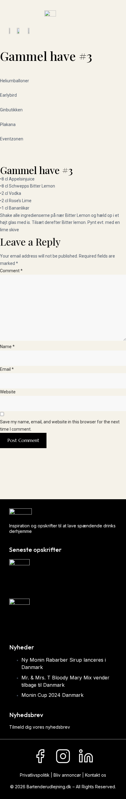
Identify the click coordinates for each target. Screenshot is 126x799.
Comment (11, 270)
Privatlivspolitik (35, 775)
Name (7, 346)
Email (7, 369)
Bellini (16, 624)
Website (8, 391)
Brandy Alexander (30, 585)
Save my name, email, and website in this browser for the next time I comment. (60, 425)
